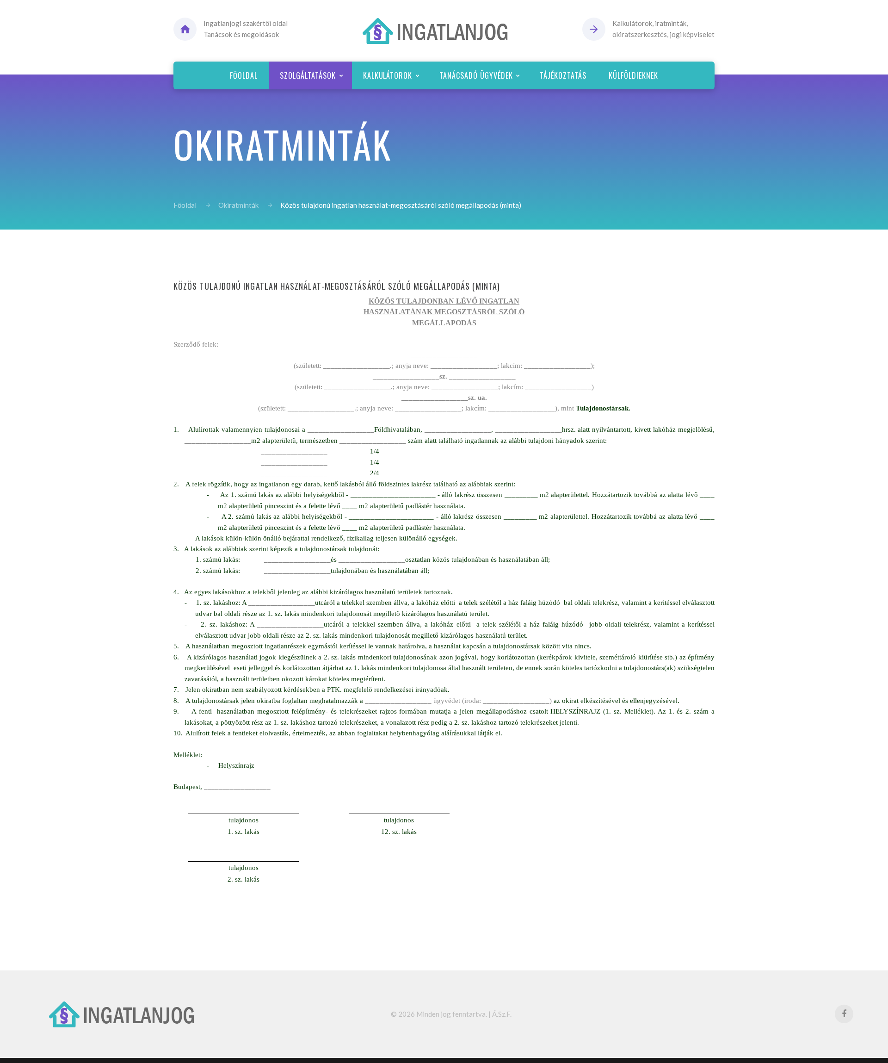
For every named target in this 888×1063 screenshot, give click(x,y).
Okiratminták (238, 205)
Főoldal (185, 205)
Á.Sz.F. (502, 1014)
